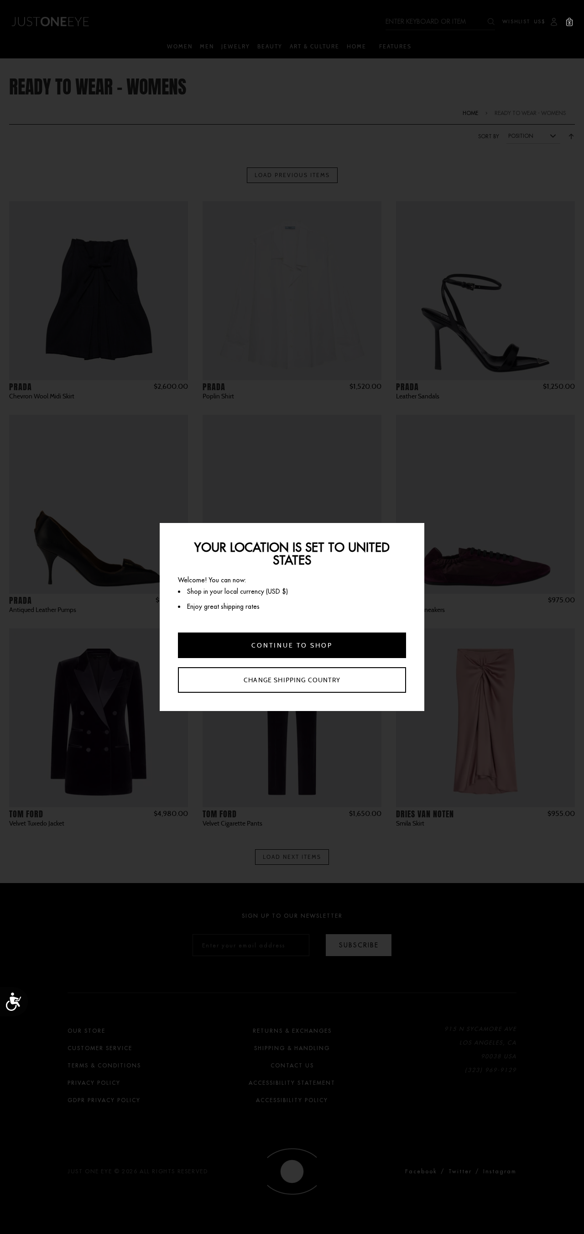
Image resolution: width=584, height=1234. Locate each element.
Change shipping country (292, 680)
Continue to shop (292, 645)
